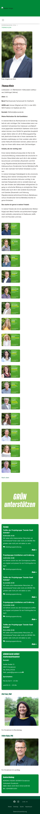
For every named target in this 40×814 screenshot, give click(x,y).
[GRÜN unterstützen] (20, 500)
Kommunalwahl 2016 (9, 25)
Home (10, 807)
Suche (22, 807)
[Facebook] (14, 801)
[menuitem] (10, 806)
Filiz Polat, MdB (7, 694)
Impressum (28, 807)
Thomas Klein (6, 27)
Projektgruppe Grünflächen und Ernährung (18, 555)
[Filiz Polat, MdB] (21, 711)
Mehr (33, 550)
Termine (6, 527)
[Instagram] (18, 801)
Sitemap (15, 807)
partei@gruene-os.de (14, 672)
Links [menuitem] (24, 802)
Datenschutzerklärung (20, 811)
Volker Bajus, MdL (7, 736)
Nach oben (5, 477)
